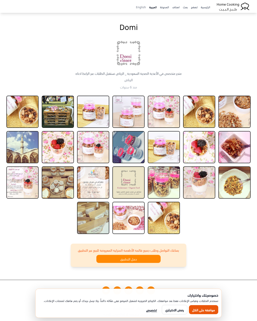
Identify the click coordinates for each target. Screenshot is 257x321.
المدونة (164, 7)
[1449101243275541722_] (58, 112)
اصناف (176, 7)
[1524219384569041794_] (22, 147)
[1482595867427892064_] (93, 147)
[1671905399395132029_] (128, 182)
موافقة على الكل (203, 310)
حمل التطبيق (128, 259)
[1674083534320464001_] (93, 182)
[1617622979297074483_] (164, 182)
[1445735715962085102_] (128, 112)
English (141, 7)
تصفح (194, 7)
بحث (185, 7)
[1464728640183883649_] (199, 147)
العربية (153, 7)
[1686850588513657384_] (22, 182)
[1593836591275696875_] (199, 182)
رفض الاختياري (174, 310)
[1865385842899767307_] (128, 218)
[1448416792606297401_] (93, 112)
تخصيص (151, 310)
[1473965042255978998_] (128, 147)
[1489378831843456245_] (58, 147)
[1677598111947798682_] (58, 182)
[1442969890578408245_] (199, 112)
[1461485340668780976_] (234, 147)
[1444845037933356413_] (164, 112)
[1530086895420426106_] (234, 182)
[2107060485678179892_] (93, 218)
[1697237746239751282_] (164, 218)
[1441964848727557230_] (234, 112)
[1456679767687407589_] (22, 112)
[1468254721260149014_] (164, 147)
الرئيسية (205, 7)
